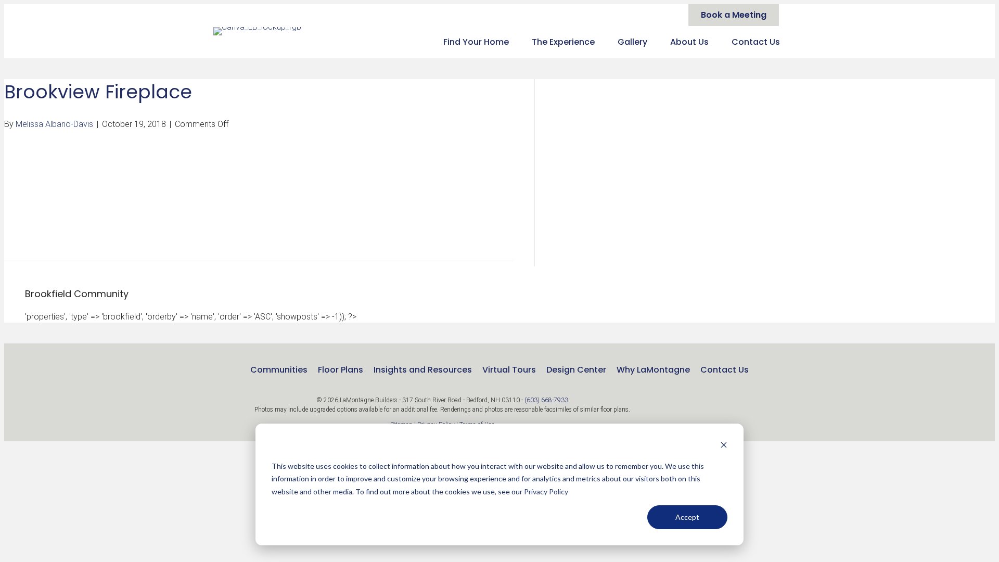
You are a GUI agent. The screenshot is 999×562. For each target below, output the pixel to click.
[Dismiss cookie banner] (723, 446)
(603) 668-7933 (546, 400)
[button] (707, 410)
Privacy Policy (546, 491)
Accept (687, 517)
